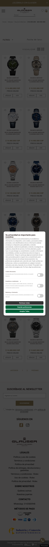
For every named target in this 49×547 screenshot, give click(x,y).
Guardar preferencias (24, 307)
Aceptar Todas (24, 311)
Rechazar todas (24, 303)
